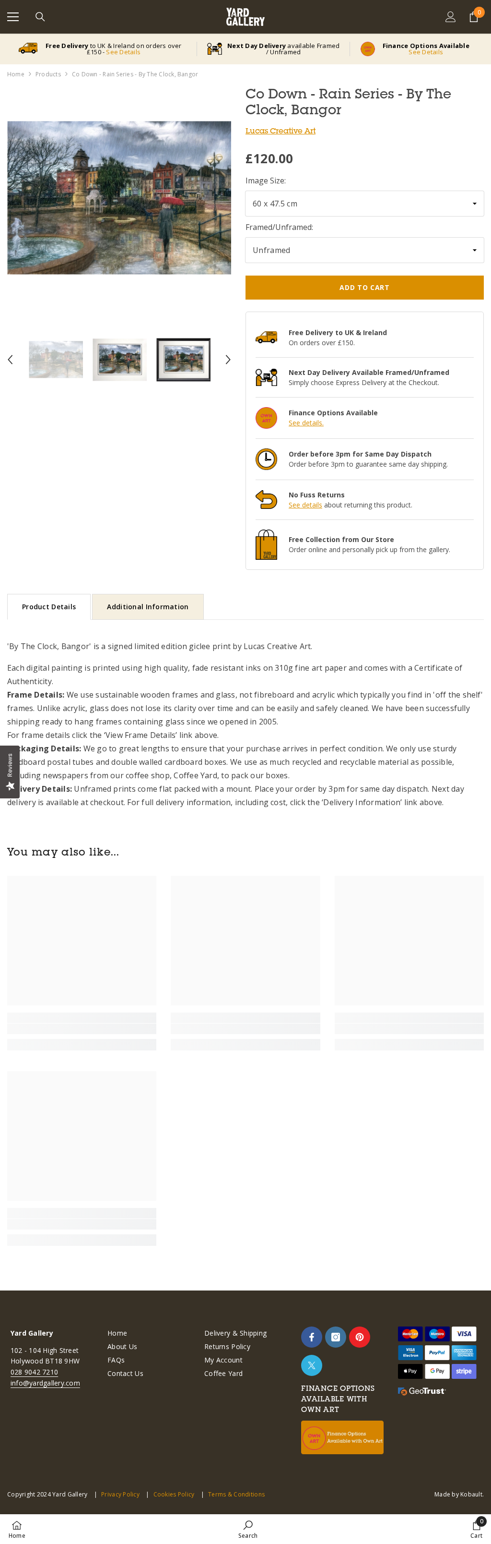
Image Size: (266, 180)
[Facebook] (311, 1337)
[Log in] (450, 17)
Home (15, 74)
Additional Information (147, 606)
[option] (119, 198)
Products (48, 74)
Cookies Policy (173, 1494)
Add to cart (364, 287)
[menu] (13, 17)
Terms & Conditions (236, 1494)
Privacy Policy (120, 1494)
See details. (306, 422)
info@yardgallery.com (45, 1382)
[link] (81, 1029)
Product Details (49, 606)
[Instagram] (335, 1337)
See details (305, 504)
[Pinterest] (359, 1337)
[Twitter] (311, 1365)
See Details (123, 52)
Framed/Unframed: (279, 227)
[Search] (40, 17)
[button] (10, 359)
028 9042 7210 (34, 1371)
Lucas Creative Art (281, 130)
